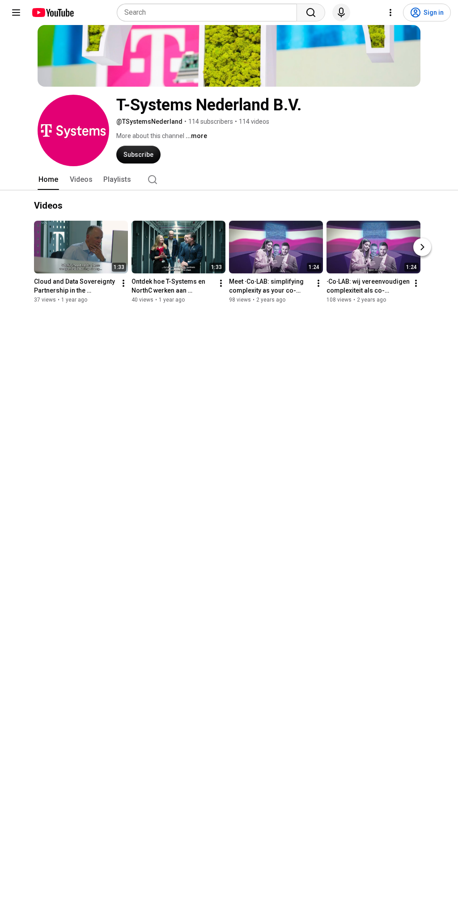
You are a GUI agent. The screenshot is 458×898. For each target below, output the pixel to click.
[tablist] (229, 179)
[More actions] (123, 283)
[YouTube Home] (52, 12)
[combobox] (209, 12)
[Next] (422, 247)
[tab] (48, 179)
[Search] (311, 12)
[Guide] (16, 12)
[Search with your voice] (341, 12)
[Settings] (390, 12)
